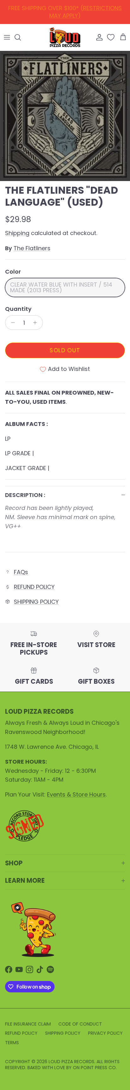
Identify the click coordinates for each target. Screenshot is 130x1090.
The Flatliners (32, 248)
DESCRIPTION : (25, 495)
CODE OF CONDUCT (80, 1024)
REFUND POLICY (66, 10)
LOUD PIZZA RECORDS (71, 1061)
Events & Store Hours (76, 794)
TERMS (12, 1042)
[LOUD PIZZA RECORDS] (65, 37)
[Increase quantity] (37, 323)
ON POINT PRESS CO (94, 1067)
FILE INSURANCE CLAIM (28, 1024)
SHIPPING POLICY (36, 602)
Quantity (18, 309)
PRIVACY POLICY (105, 1033)
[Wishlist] (111, 37)
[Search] (21, 37)
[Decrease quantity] (11, 323)
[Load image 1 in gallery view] (65, 116)
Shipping (17, 233)
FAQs (21, 572)
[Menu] (7, 37)
